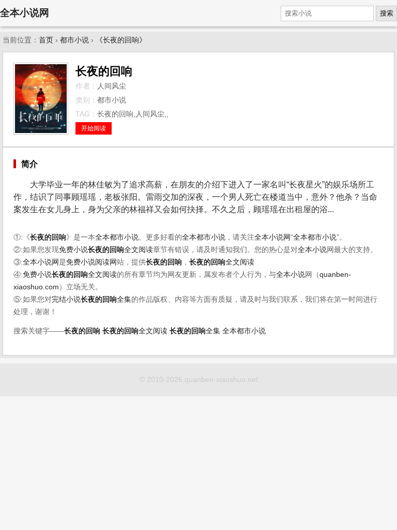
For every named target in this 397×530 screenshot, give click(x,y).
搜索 (386, 13)
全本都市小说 (117, 237)
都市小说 (74, 40)
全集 (106, 299)
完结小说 (66, 299)
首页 (46, 40)
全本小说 (312, 250)
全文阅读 (120, 250)
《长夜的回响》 (121, 40)
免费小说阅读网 (91, 262)
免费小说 (73, 250)
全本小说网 (24, 12)
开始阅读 (93, 128)
